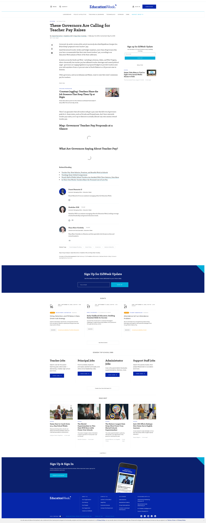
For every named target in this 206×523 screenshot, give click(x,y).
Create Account (59, 475)
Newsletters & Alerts (124, 502)
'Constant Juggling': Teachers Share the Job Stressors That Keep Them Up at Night (78, 94)
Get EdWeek (122, 496)
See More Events (103, 342)
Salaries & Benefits (109, 247)
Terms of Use (99, 516)
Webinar (74, 312)
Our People (85, 505)
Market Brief (137, 14)
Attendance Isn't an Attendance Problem (136, 317)
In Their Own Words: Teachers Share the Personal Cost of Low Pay (85, 180)
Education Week (87, 192)
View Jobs (56, 375)
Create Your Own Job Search (102, 388)
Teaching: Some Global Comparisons (74, 175)
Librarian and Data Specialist (75, 230)
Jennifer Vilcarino (82, 439)
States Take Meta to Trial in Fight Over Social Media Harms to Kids (134, 75)
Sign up (119, 284)
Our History (85, 502)
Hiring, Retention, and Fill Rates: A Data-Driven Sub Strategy (65, 317)
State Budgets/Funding (75, 247)
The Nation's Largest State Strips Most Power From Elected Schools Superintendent (115, 427)
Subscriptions (122, 499)
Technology (110, 14)
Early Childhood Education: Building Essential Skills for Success (101, 317)
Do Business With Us (144, 496)
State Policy (88, 247)
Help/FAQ (103, 502)
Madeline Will (68, 36)
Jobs (127, 14)
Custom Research (142, 511)
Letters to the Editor (106, 499)
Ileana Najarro (136, 437)
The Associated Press (129, 80)
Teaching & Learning (96, 14)
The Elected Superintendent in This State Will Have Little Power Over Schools (86, 427)
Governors (98, 247)
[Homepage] (103, 6)
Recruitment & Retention (63, 312)
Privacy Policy (109, 516)
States (52, 21)
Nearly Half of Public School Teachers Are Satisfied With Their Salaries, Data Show (90, 177)
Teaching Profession (65, 88)
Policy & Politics (80, 14)
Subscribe (149, 6)
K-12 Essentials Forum (104, 312)
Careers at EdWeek (87, 510)
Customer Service (105, 505)
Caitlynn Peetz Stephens (56, 435)
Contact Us (104, 496)
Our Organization (86, 499)
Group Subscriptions (124, 505)
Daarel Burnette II (57, 36)
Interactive (61, 21)
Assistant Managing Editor (75, 192)
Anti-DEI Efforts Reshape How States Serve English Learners (142, 426)
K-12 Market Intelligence (144, 508)
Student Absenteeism (136, 312)
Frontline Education (74, 330)
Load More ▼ (103, 453)
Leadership (67, 14)
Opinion (121, 14)
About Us (84, 496)
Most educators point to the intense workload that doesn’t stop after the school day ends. (77, 101)
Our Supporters (86, 508)
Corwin (145, 330)
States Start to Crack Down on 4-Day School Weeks (60, 425)
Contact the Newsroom (107, 508)
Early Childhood (92, 312)
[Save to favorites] (52, 49)
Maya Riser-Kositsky (80, 36)
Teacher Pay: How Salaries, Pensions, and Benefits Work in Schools (85, 172)
